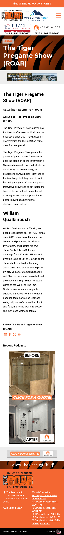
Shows (8, 40)
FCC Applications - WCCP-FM (46, 517)
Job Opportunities (41, 523)
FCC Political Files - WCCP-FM (46, 514)
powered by (50, 532)
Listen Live (33, 3)
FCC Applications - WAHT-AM (46, 520)
